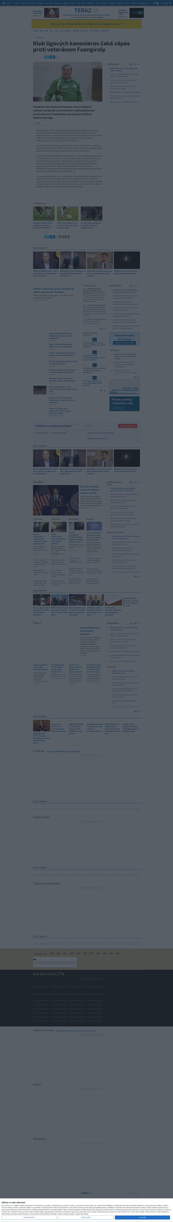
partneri (10, 1205)
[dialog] (86, 1210)
